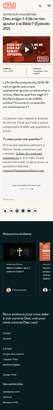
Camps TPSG (9, 374)
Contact (7, 333)
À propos (7, 348)
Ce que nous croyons (13, 354)
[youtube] (29, 210)
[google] (23, 210)
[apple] (5, 210)
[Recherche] (40, 6)
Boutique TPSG (10, 402)
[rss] (35, 210)
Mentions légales (11, 364)
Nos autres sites (13, 384)
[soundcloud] (11, 210)
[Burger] (48, 5)
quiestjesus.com (11, 391)
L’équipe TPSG (10, 359)
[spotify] (17, 210)
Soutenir (7, 338)
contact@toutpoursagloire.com (23, 170)
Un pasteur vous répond (19, 15)
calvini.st (7, 397)
